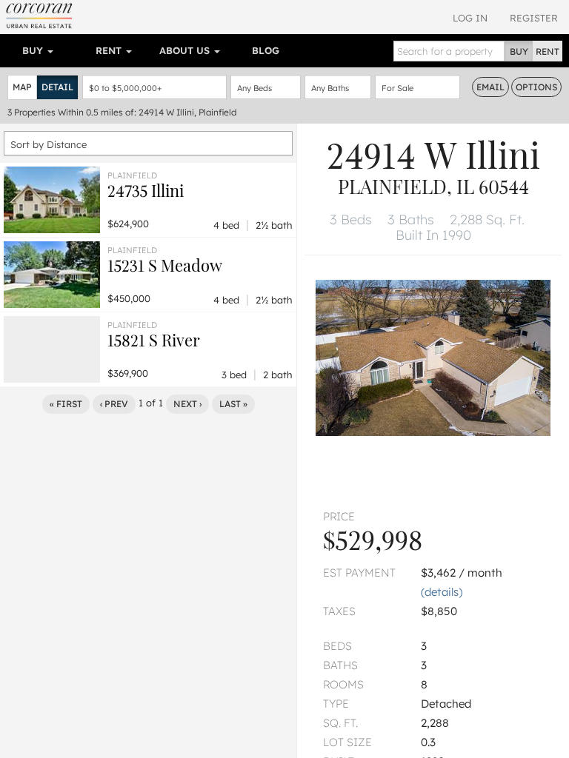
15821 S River (153, 340)
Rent (110, 50)
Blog (265, 50)
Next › (187, 403)
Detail (57, 87)
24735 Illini (145, 190)
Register (534, 18)
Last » (233, 403)
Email (490, 87)
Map (22, 87)
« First (66, 403)
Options (536, 87)
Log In (470, 18)
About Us (186, 50)
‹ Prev (114, 403)
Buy (34, 50)
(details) (441, 592)
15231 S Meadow (164, 265)
